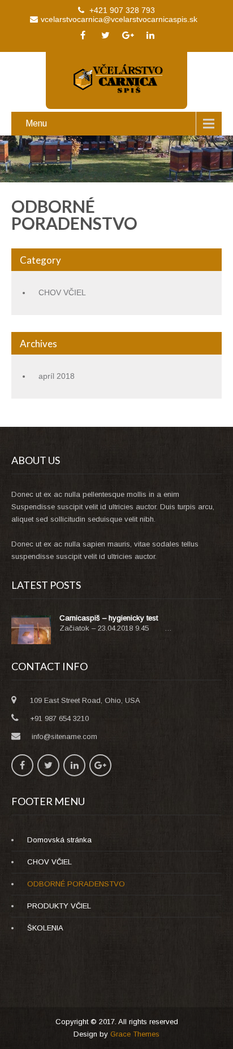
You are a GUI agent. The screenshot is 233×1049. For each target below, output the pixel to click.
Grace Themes (134, 1034)
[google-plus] (128, 35)
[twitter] (105, 35)
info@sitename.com (64, 736)
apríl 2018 (56, 376)
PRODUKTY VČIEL (59, 906)
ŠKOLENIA (45, 928)
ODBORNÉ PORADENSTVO (76, 884)
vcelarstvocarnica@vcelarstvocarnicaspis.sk (119, 19)
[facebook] (82, 35)
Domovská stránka (59, 840)
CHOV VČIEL (62, 292)
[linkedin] (150, 35)
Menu (36, 123)
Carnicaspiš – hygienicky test (108, 618)
